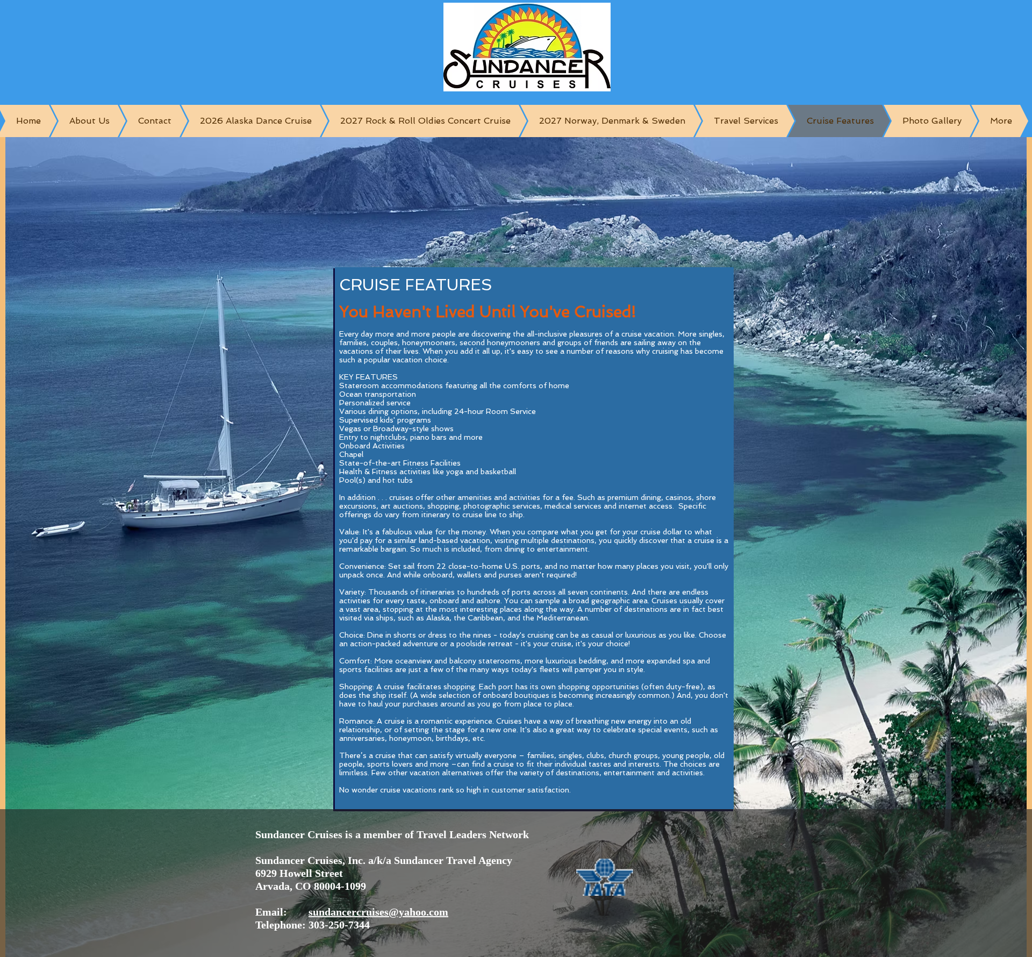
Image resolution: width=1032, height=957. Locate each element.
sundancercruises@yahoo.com (378, 912)
